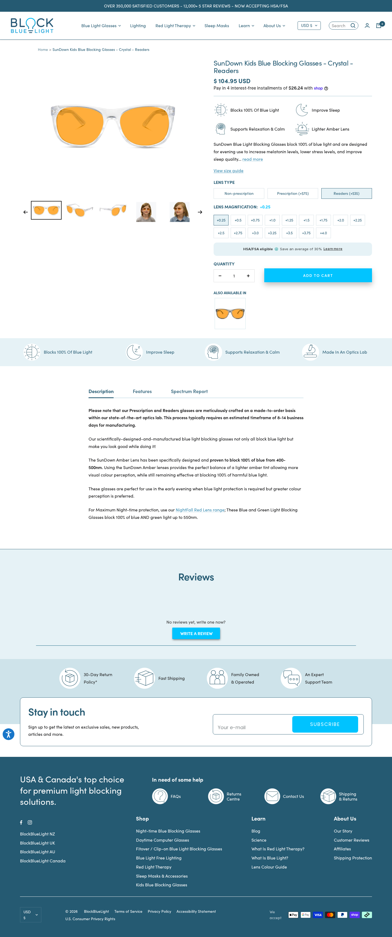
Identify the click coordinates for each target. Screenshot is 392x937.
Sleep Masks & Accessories (162, 876)
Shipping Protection (353, 858)
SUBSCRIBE (325, 724)
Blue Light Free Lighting (159, 858)
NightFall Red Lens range (200, 509)
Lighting (138, 25)
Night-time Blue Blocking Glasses (168, 831)
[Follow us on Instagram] (30, 822)
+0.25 (221, 220)
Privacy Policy (159, 911)
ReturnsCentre (234, 796)
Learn (244, 25)
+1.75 (323, 220)
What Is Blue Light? (269, 858)
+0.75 (255, 220)
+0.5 (238, 220)
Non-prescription (239, 193)
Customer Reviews (351, 840)
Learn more (332, 249)
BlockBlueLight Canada (43, 860)
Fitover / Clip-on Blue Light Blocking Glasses (179, 848)
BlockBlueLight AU (37, 851)
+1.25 (289, 220)
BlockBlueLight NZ (37, 834)
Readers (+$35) (346, 193)
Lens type (224, 182)
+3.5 (289, 232)
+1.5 (306, 220)
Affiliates (342, 848)
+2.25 (357, 220)
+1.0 (272, 220)
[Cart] (378, 25)
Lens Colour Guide (269, 867)
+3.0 (255, 232)
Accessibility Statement (196, 911)
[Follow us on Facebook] (21, 822)
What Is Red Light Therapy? (278, 848)
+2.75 (238, 232)
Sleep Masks (217, 25)
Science (258, 840)
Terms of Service (128, 911)
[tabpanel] (46, 210)
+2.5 (221, 232)
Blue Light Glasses (99, 25)
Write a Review (199, 634)
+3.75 (306, 232)
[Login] (367, 25)
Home (43, 49)
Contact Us (293, 796)
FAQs (176, 796)
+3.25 (272, 232)
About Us (272, 25)
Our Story (343, 831)
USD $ (306, 25)
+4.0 (323, 232)
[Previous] (25, 212)
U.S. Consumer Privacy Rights (90, 919)
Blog (255, 831)
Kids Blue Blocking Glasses (161, 884)
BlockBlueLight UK (37, 843)
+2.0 (340, 220)
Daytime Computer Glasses (162, 840)
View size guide (228, 170)
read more (252, 159)
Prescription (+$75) (293, 193)
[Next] (200, 212)
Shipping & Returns (348, 796)
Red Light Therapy (173, 25)
